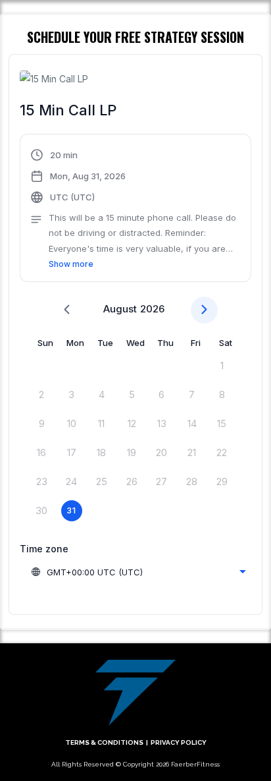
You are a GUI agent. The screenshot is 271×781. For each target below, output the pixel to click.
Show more (71, 264)
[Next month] (204, 310)
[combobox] (138, 572)
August (120, 309)
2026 (152, 309)
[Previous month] (66, 310)
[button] (135, 209)
